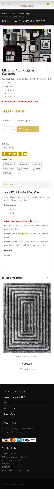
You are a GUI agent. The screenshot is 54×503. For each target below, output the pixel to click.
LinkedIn (14, 154)
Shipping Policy (10, 376)
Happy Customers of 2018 (14, 353)
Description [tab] (9, 184)
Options (6, 120)
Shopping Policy (10, 370)
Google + (20, 154)
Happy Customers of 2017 (14, 359)
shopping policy (25, 233)
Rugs (13, 147)
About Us (7, 365)
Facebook (4, 154)
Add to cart (30, 129)
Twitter (9, 154)
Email (25, 154)
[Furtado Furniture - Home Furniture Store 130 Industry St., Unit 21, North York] (27, 6)
